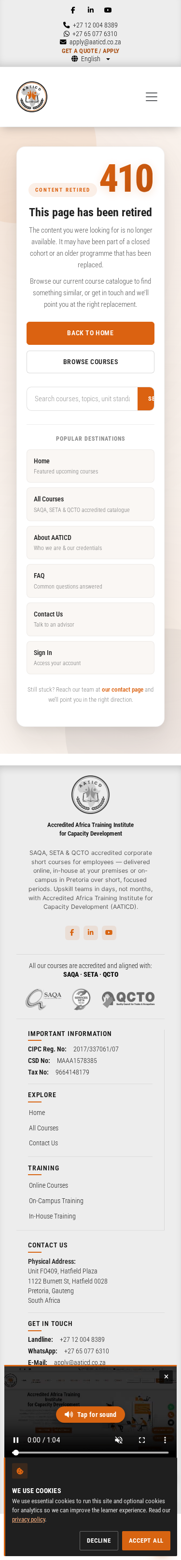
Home (66, 466)
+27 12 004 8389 (82, 1339)
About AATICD (68, 542)
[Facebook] (73, 10)
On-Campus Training (56, 1201)
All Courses (82, 504)
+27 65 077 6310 (86, 1351)
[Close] (166, 1377)
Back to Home (90, 333)
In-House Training (52, 1216)
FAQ (68, 581)
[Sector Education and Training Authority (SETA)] (81, 999)
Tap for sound (97, 1414)
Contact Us (54, 619)
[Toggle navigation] (152, 97)
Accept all (146, 1540)
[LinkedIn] (90, 10)
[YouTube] (108, 10)
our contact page (122, 689)
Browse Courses (90, 362)
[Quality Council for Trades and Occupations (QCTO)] (128, 999)
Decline (99, 1540)
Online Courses (48, 1185)
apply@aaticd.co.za (80, 1362)
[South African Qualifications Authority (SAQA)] (43, 999)
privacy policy (28, 1519)
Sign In (57, 658)
